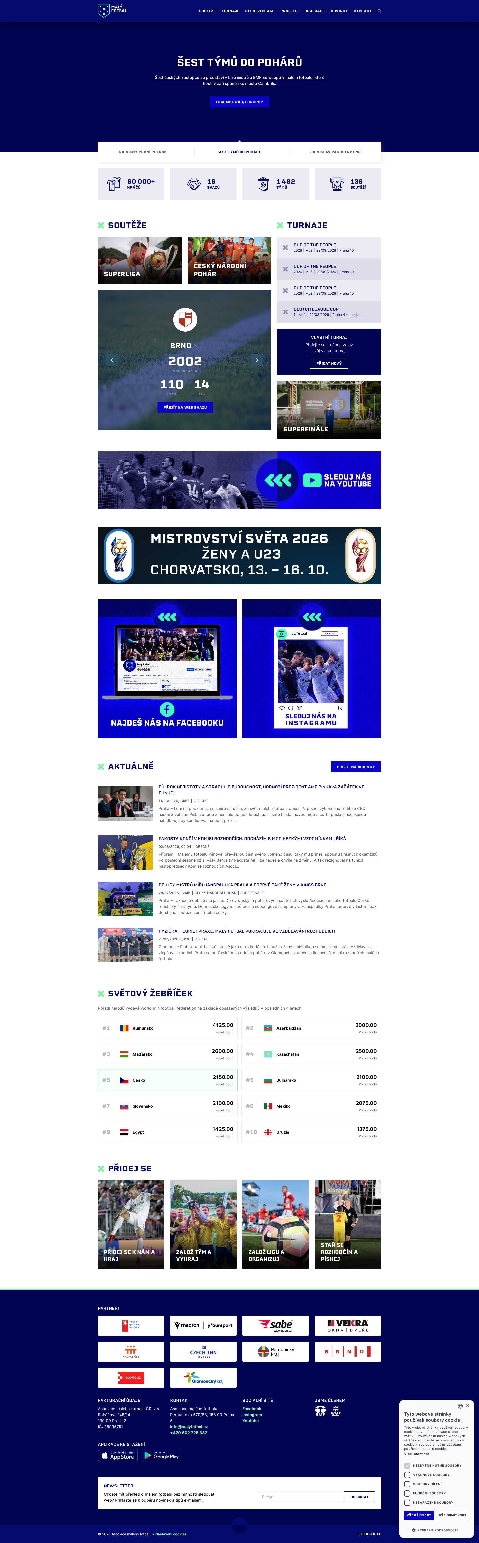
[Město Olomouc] (131, 1378)
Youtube (250, 1420)
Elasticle (369, 1534)
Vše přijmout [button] (419, 1515)
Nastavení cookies (171, 1534)
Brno (180, 346)
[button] (436, 1530)
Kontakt (363, 10)
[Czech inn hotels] (203, 1352)
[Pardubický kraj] (275, 1352)
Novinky (339, 10)
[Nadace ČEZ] (131, 1352)
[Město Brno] (348, 1352)
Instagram (252, 1414)
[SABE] (275, 1326)
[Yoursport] (203, 1326)
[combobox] (460, 1406)
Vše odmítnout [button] (452, 1515)
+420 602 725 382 (188, 1432)
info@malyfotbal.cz (189, 1426)
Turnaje (230, 10)
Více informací (416, 1454)
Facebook (251, 1408)
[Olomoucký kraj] (203, 1378)
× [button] (467, 1406)
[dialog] (436, 1469)
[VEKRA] (348, 1326)
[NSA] (131, 1326)
